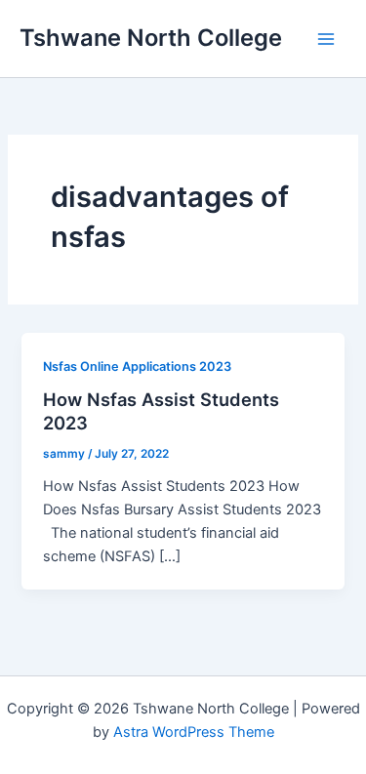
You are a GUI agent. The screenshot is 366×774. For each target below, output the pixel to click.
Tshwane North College (151, 37)
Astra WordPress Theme (193, 732)
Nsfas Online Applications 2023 (137, 366)
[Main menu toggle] (325, 39)
